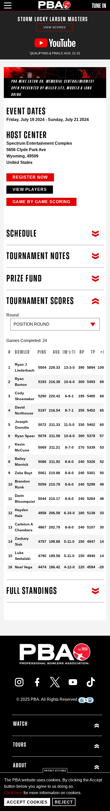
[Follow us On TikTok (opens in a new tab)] (91, 682)
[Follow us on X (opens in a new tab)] (55, 682)
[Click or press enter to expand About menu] (79, 767)
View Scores (54, 27)
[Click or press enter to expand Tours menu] (79, 746)
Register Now (30, 177)
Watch (20, 724)
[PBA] (55, 5)
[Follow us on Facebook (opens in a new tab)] (37, 682)
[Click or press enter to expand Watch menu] (79, 725)
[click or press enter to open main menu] (10, 5)
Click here (13, 793)
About (20, 766)
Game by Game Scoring (41, 202)
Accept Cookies (27, 802)
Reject (64, 802)
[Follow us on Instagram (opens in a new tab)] (19, 682)
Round (12, 315)
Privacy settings (55, 770)
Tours (20, 745)
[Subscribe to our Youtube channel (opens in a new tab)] (73, 682)
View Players (30, 189)
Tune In (99, 6)
